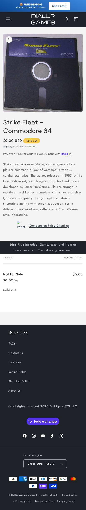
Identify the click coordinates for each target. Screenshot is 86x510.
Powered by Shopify (47, 494)
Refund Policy (17, 372)
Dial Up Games (27, 494)
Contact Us (15, 353)
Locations (14, 362)
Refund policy (69, 494)
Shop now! (59, 6)
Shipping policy (66, 501)
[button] (8, 19)
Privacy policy (23, 501)
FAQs (11, 343)
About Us (14, 390)
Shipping (8, 146)
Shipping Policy (19, 381)
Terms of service (44, 501)
